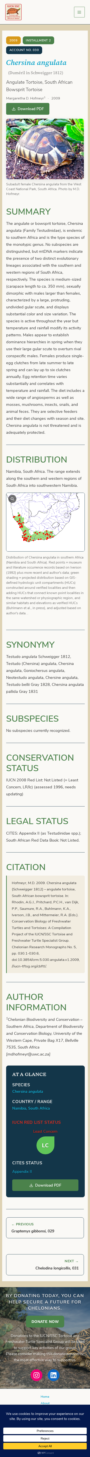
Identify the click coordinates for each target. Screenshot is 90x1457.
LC (45, 1145)
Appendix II (22, 1171)
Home (45, 1396)
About (45, 1403)
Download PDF (31, 108)
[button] (45, 1321)
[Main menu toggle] (79, 12)
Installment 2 (38, 40)
